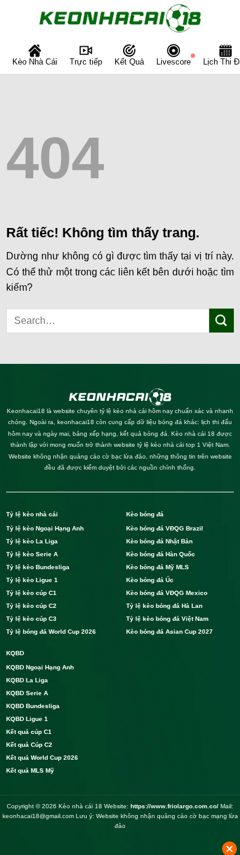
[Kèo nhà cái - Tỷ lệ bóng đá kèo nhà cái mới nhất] (120, 18)
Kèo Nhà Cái (34, 61)
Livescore (173, 61)
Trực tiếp (86, 61)
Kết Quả (129, 61)
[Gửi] (221, 321)
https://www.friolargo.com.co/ (174, 806)
